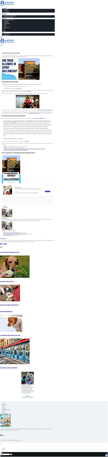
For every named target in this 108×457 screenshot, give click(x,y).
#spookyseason (42, 148)
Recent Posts (5, 207)
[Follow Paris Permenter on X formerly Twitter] (2, 244)
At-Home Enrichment (6, 9)
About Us (4, 403)
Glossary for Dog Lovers (7, 27)
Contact (3, 407)
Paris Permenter (4, 218)
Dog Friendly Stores (6, 22)
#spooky (38, 148)
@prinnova (5, 146)
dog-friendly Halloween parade (34, 113)
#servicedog (11, 148)
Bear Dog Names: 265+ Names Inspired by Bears (11, 232)
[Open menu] (1, 45)
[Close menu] (0, 443)
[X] (2, 435)
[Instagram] (3, 435)
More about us (28, 392)
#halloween (20, 148)
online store (29, 91)
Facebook (23, 397)
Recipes (3, 447)
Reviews (5, 28)
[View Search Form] (1, 37)
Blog (3, 406)
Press (3, 411)
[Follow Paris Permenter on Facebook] (1, 244)
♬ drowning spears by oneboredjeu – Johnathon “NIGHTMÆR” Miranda (15, 150)
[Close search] (1, 452)
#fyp (27, 148)
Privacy (3, 412)
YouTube (27, 397)
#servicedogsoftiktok (31, 148)
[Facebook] (1, 435)
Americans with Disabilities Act (39, 118)
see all (14, 230)
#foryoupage (24, 148)
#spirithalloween (6, 148)
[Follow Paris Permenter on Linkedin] (6, 244)
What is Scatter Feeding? (7, 235)
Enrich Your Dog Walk (6, 10)
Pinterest (31, 397)
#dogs (36, 148)
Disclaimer (4, 408)
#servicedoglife (15, 148)
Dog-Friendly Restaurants (7, 23)
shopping (27, 141)
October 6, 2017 (19, 88)
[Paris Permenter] (7, 229)
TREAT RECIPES (4, 13)
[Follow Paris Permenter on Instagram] (3, 244)
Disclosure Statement (6, 409)
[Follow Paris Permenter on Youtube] (5, 244)
